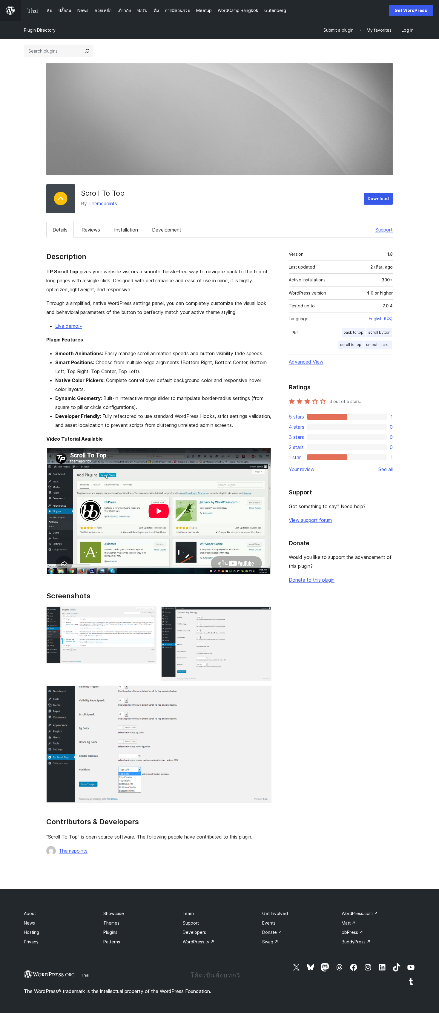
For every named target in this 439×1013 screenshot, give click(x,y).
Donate (272, 932)
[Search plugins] (87, 51)
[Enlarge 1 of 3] (148, 614)
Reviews (91, 230)
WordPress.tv (198, 941)
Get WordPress (411, 10)
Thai (85, 975)
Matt (349, 922)
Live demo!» (68, 326)
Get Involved (275, 913)
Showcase (113, 913)
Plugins (110, 932)
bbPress (352, 932)
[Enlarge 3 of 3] (263, 694)
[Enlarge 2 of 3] (263, 614)
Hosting (31, 932)
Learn (188, 913)
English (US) (381, 318)
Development (166, 230)
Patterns (111, 941)
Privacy (31, 941)
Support (384, 230)
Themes (111, 922)
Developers (194, 932)
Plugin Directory (40, 30)
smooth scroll (378, 344)
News (29, 922)
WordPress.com (360, 913)
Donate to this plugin (311, 580)
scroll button (379, 332)
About (30, 913)
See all (385, 469)
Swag (270, 941)
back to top (353, 332)
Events (269, 922)
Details (60, 230)
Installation (126, 230)
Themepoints (102, 203)
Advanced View (306, 362)
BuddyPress (356, 941)
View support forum (310, 520)
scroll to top (350, 344)
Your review (301, 469)
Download (378, 198)
